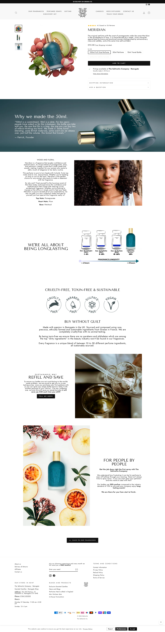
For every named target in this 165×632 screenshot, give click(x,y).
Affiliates (18, 569)
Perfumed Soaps (54, 11)
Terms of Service (99, 578)
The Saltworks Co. (82, 619)
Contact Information (100, 567)
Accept (132, 629)
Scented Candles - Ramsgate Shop (27, 589)
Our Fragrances (36, 11)
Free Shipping (100, 45)
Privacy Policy (98, 570)
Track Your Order (115, 14)
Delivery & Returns (21, 567)
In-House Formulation (56, 597)
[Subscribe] (76, 569)
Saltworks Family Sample (99, 57)
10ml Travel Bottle (134, 52)
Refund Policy (98, 572)
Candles (100, 11)
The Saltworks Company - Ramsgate (27, 586)
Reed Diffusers (113, 11)
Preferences (121, 629)
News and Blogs (55, 589)
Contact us (18, 572)
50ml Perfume (118, 52)
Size (90, 49)
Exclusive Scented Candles (58, 586)
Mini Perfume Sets (55, 594)
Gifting (68, 11)
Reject (110, 629)
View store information (100, 73)
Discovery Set (50, 14)
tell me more (46, 396)
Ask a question (97, 87)
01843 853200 (25, 596)
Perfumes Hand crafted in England (61, 592)
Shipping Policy (98, 575)
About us (18, 564)
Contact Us (128, 11)
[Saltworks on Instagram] (50, 575)
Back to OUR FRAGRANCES (84, 540)
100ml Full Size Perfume (99, 52)
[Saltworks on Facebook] (54, 575)
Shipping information (101, 83)
